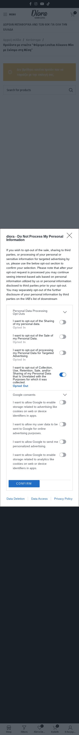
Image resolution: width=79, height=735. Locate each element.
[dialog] (39, 368)
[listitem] (39, 312)
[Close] (71, 237)
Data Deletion (16, 498)
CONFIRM (24, 483)
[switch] (62, 322)
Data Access (39, 498)
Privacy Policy (63, 498)
